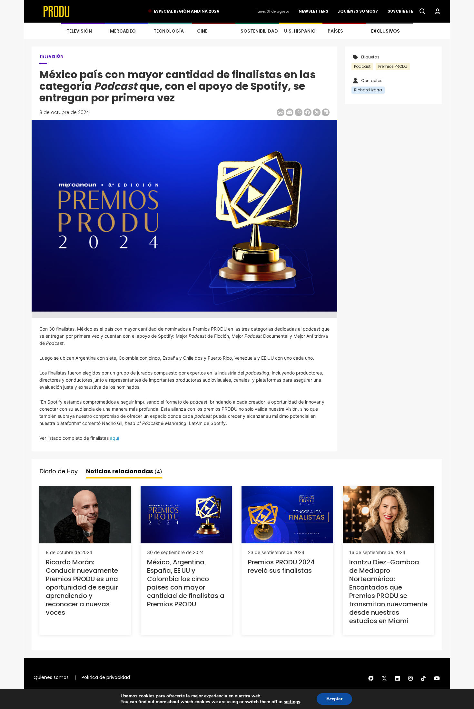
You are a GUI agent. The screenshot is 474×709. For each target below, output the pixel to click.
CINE (202, 31)
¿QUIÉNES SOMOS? (358, 11)
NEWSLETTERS (313, 11)
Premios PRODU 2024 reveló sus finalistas (281, 566)
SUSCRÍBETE (400, 11)
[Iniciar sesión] (437, 11)
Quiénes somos (51, 677)
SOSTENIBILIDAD (259, 31)
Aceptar (334, 699)
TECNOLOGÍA (168, 31)
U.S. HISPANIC (299, 31)
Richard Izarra (368, 90)
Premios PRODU (392, 66)
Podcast (362, 66)
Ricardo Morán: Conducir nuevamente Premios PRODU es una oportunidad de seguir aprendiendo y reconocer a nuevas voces (82, 587)
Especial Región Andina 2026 (186, 11)
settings (292, 702)
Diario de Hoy (59, 471)
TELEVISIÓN (79, 31)
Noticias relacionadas (124, 471)
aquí (114, 438)
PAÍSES (335, 31)
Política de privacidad (106, 677)
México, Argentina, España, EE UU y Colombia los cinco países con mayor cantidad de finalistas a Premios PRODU (185, 583)
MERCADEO (123, 31)
